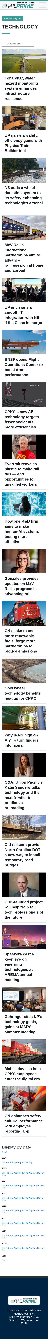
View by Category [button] (12, 18)
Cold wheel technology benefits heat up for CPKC (23, 693)
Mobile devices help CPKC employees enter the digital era (23, 1074)
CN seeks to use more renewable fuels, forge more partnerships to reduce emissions (21, 641)
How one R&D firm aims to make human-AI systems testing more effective (22, 531)
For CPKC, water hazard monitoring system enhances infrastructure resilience (21, 88)
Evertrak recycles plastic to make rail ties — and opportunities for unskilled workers (22, 474)
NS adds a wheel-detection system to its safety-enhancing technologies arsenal (24, 198)
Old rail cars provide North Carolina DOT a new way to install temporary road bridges (23, 854)
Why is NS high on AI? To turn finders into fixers (21, 740)
